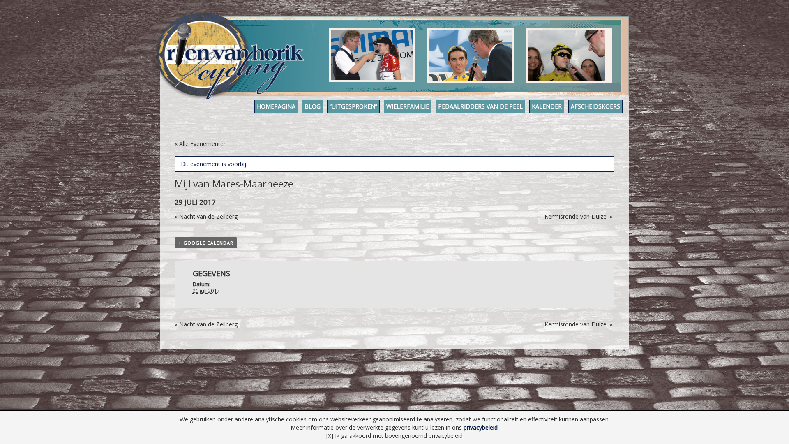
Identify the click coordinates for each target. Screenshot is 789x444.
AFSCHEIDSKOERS (595, 106)
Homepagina (276, 106)
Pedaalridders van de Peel (480, 106)
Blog (313, 106)
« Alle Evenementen (201, 144)
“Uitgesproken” (353, 106)
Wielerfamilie (407, 106)
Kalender (547, 106)
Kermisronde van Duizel (578, 216)
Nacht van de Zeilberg (206, 216)
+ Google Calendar (205, 243)
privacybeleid (481, 427)
